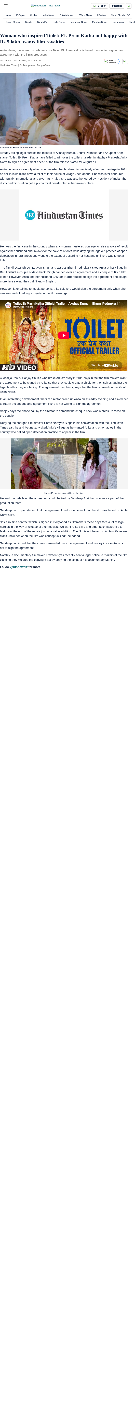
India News (48, 15)
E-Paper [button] (101, 6)
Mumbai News (99, 22)
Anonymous (29, 65)
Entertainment (66, 15)
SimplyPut (42, 22)
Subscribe (117, 6)
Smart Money (13, 22)
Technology (118, 22)
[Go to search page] (11, 5)
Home (8, 15)
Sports (28, 22)
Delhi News (59, 22)
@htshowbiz (19, 567)
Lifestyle (101, 15)
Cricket (33, 15)
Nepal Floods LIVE (120, 15)
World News (85, 15)
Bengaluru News (78, 22)
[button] (5, 5)
